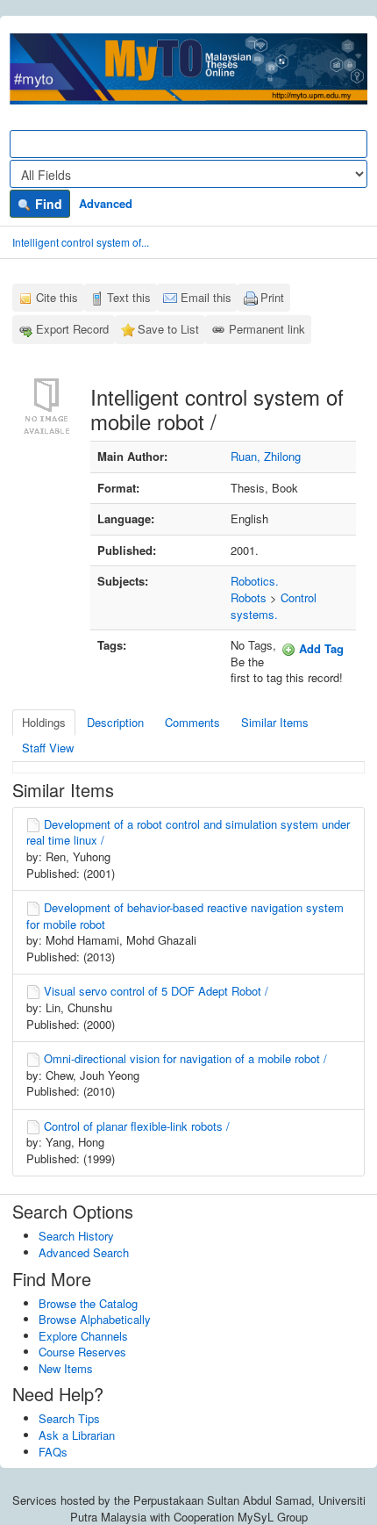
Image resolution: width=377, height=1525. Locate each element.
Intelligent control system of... (80, 241)
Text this (129, 297)
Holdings (44, 722)
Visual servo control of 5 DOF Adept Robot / (156, 990)
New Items (66, 1368)
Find (47, 203)
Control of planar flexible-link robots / (137, 1126)
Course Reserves (82, 1351)
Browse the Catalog (88, 1303)
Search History (76, 1235)
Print (272, 297)
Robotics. (255, 580)
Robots (249, 597)
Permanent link (267, 328)
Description (115, 722)
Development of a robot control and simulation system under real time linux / (188, 832)
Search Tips (69, 1418)
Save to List (168, 328)
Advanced (105, 203)
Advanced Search (84, 1252)
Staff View (48, 747)
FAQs (53, 1451)
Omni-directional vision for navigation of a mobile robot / (185, 1058)
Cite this (57, 297)
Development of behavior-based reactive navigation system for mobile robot (185, 915)
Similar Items (275, 722)
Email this (206, 297)
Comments (192, 722)
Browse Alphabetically (95, 1319)
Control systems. (274, 605)
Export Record (72, 328)
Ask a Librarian (77, 1435)
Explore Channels (83, 1335)
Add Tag (319, 648)
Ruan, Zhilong (266, 456)
